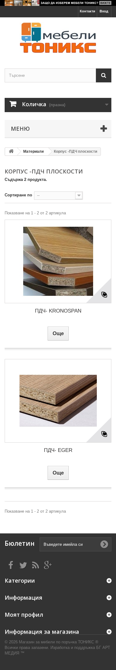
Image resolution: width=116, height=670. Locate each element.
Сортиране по (18, 195)
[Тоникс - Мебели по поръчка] (58, 37)
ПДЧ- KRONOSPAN (58, 311)
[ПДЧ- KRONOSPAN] (58, 261)
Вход (104, 11)
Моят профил (24, 614)
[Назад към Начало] (11, 151)
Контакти (87, 11)
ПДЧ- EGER (58, 450)
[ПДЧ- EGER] (58, 401)
